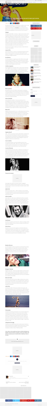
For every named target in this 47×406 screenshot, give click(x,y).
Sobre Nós (8, 403)
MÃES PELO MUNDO (20, 2)
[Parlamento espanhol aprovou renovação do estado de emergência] (32, 67)
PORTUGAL (14, 0)
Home (5, 403)
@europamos (24, 385)
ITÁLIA (19, 0)
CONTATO (34, 2)
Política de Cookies (16, 403)
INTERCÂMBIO (26, 2)
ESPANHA (18, 0)
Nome (32, 89)
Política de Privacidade (12, 403)
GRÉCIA (24, 0)
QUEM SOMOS (30, 2)
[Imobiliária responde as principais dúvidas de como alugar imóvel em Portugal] (32, 82)
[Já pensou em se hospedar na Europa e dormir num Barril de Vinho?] (32, 70)
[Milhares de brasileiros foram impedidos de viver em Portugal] (32, 73)
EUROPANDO (14, 2)
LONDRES (22, 0)
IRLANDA (16, 0)
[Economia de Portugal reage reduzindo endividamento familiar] (32, 79)
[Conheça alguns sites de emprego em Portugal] (32, 76)
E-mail (32, 92)
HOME (12, 0)
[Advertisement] (17, 238)
